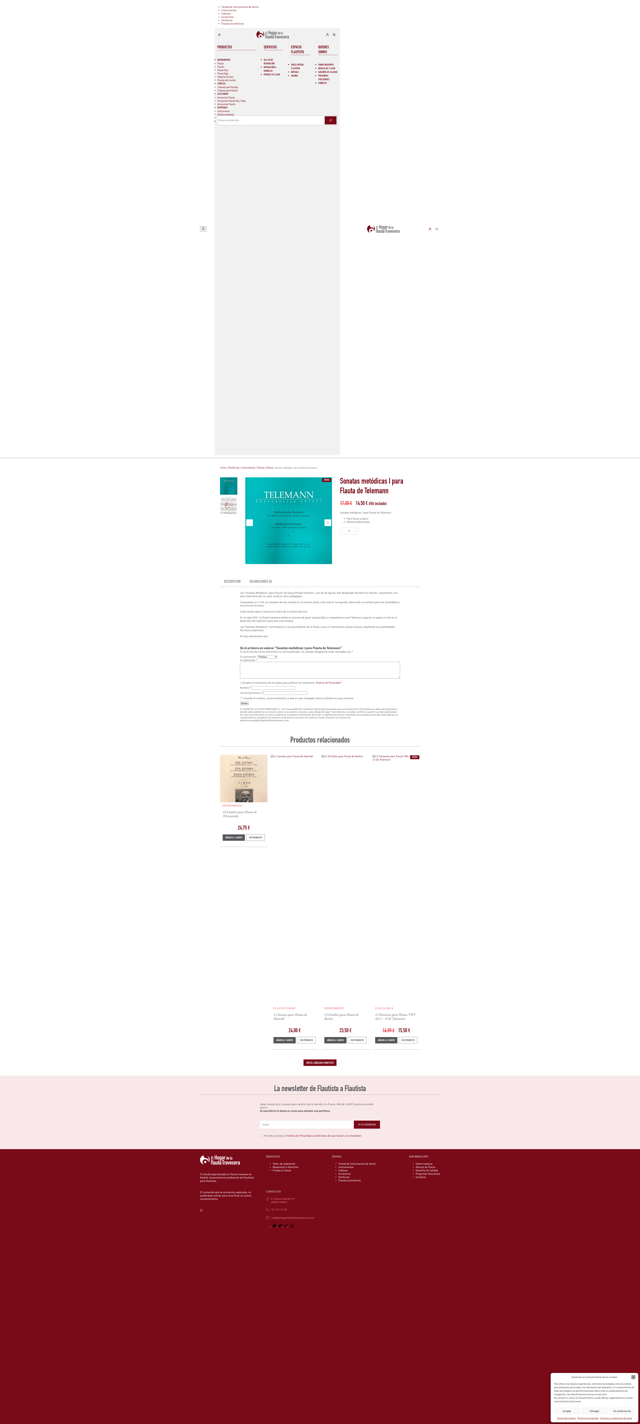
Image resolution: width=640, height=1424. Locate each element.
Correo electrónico (251, 693)
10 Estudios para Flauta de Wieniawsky (240, 814)
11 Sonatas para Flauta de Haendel (290, 1017)
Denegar (594, 1411)
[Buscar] (330, 120)
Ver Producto (257, 838)
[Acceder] (327, 34)
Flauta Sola (384, 1008)
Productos (224, 48)
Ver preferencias (622, 1411)
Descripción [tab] (232, 582)
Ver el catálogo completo (320, 1063)
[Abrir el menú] (203, 229)
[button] (633, 1377)
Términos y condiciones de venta (616, 1418)
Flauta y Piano (265, 467)
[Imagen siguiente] (327, 522)
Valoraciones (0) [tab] (260, 582)
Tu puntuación (249, 656)
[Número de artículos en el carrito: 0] (334, 34)
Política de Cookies (566, 1418)
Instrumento (248, 467)
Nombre (245, 687)
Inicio (223, 467)
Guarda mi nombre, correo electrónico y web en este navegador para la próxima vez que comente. (299, 698)
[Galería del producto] (288, 520)
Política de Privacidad (328, 682)
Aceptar (567, 1411)
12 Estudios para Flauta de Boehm (341, 1017)
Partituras (233, 467)
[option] (228, 505)
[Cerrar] (219, 35)
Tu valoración (248, 660)
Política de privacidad (587, 1418)
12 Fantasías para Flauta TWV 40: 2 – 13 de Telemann (395, 1017)
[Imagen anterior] (249, 522)
